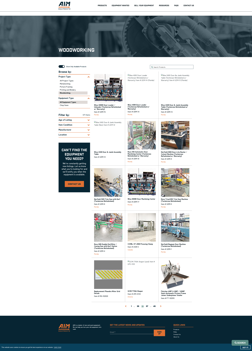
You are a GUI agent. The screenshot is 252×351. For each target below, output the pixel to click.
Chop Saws (64, 105)
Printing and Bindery (68, 89)
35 (138, 306)
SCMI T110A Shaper (135, 291)
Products (176, 329)
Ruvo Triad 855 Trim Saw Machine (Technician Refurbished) (174, 200)
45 (154, 306)
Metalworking (65, 83)
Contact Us (74, 184)
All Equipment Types (68, 102)
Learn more (57, 347)
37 (147, 306)
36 (142, 306)
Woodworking (65, 92)
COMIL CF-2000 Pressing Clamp (140, 244)
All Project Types (66, 80)
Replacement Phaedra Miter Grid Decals (107, 292)
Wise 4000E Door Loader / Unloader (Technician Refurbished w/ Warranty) (107, 107)
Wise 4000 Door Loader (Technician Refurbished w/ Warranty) (139, 106)
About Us (176, 337)
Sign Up (159, 333)
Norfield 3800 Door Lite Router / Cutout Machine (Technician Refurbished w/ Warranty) (174, 154)
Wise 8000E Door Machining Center (141, 199)
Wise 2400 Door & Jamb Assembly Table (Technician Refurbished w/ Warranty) (174, 107)
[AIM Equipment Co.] (64, 6)
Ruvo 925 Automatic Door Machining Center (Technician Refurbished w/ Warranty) (139, 153)
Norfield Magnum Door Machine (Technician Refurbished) (173, 245)
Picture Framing (66, 86)
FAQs (175, 332)
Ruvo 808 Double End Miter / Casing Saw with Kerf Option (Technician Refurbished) (105, 246)
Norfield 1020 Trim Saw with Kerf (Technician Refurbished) (107, 200)
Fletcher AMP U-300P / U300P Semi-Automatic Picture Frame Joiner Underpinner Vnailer (173, 293)
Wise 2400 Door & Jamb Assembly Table (107, 153)
